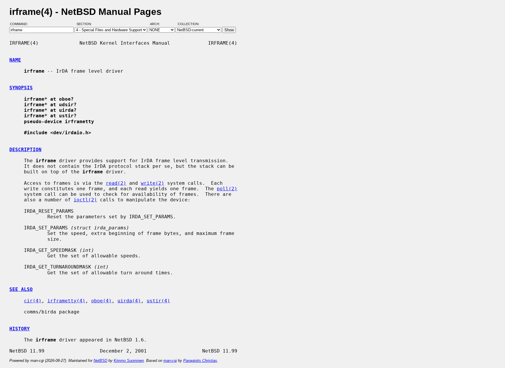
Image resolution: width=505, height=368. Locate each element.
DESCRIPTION (25, 149)
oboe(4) (101, 301)
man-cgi (170, 360)
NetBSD (100, 360)
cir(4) (32, 301)
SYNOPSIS (21, 87)
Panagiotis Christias (200, 360)
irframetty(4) (66, 301)
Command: (20, 24)
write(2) (152, 183)
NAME (15, 60)
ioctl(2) (85, 200)
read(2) (116, 183)
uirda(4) (129, 301)
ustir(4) (158, 301)
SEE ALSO (21, 289)
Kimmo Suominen (129, 360)
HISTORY (19, 329)
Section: (85, 24)
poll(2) (227, 188)
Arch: (157, 24)
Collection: (188, 24)
